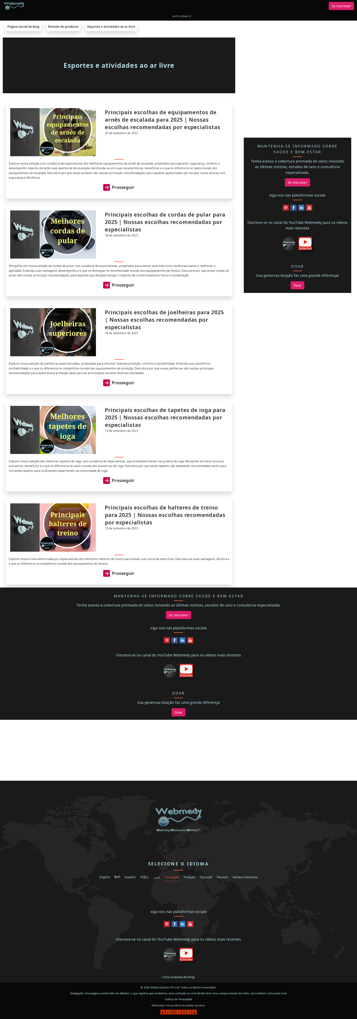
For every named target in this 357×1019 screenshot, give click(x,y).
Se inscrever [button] (341, 6)
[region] (297, 45)
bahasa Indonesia (245, 877)
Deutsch (222, 877)
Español (130, 877)
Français (189, 877)
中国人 (144, 877)
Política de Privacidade (178, 999)
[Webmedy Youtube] (309, 209)
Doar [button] (297, 285)
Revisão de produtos (63, 27)
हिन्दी (117, 877)
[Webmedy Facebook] (294, 209)
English (104, 877)
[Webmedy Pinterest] (286, 209)
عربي (157, 877)
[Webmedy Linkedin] (301, 209)
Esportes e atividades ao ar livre (111, 27)
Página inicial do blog (23, 27)
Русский (206, 877)
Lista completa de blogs (178, 977)
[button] (182, 16)
